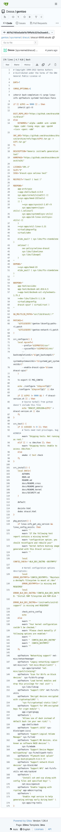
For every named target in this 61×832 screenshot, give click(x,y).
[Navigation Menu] (56, 3)
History (27, 65)
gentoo (21, 11)
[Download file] (37, 64)
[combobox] (19, 42)
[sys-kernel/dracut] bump (28, 50)
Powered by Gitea (22, 820)
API (49, 829)
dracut (26, 37)
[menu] (14, 829)
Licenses (39, 829)
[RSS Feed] (4, 17)
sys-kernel (15, 37)
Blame (16, 65)
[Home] (6, 4)
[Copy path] (53, 37)
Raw (7, 65)
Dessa (10, 11)
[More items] (57, 23)
